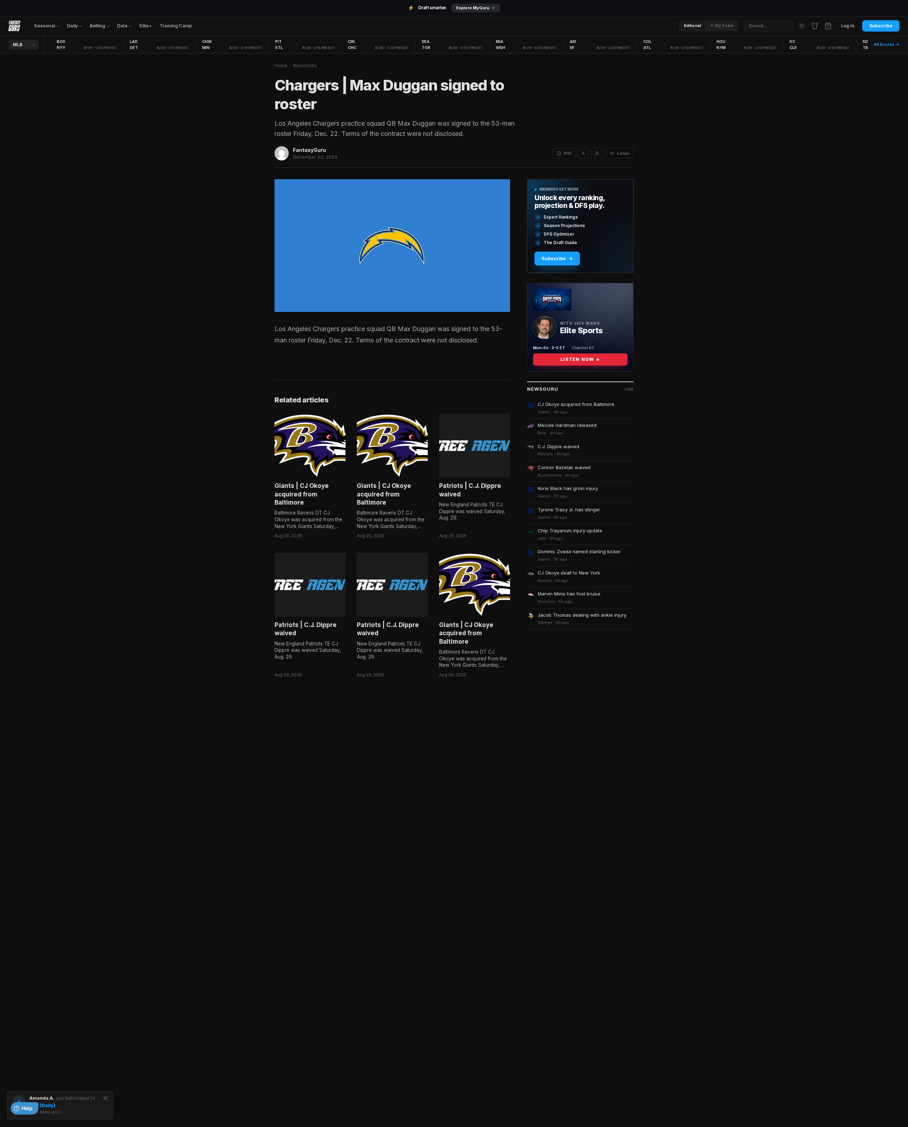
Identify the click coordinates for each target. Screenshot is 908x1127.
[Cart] (828, 26)
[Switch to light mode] (801, 26)
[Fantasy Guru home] (15, 26)
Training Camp (176, 25)
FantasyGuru (309, 150)
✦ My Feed (721, 25)
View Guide (484, 7)
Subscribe (880, 25)
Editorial (692, 25)
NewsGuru (305, 65)
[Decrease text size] (583, 153)
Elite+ (145, 25)
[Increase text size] (597, 153)
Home (281, 65)
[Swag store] (815, 26)
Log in (847, 25)
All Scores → (886, 44)
